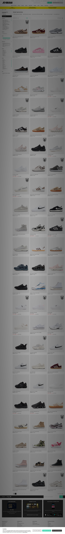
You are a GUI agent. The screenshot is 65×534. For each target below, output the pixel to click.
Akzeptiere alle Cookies (47, 530)
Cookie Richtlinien (24, 532)
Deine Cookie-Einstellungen (57, 530)
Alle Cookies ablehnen (37, 530)
